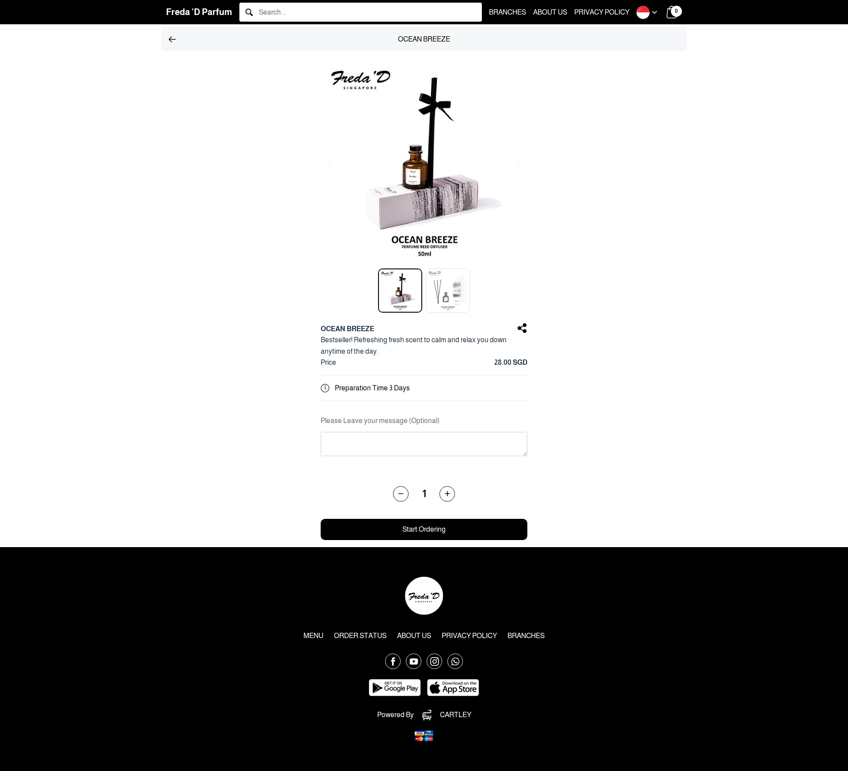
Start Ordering (424, 529)
